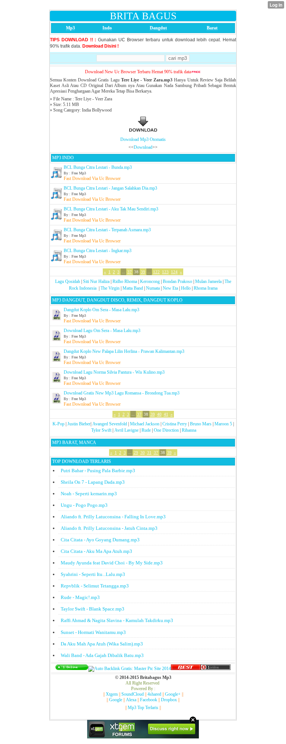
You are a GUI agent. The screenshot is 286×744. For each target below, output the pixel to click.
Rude (146, 430)
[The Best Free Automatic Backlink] (186, 668)
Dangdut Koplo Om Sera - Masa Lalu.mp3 (101, 309)
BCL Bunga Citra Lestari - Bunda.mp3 (98, 167)
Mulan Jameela (208, 281)
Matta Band (133, 288)
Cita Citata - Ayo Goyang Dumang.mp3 (100, 539)
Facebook (148, 699)
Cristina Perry (174, 423)
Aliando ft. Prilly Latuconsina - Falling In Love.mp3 (113, 516)
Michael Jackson (144, 423)
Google (115, 699)
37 (129, 272)
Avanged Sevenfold (109, 423)
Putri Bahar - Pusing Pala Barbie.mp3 (98, 470)
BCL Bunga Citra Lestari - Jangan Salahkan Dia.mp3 (110, 188)
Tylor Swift (101, 430)
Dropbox (169, 699)
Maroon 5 (223, 423)
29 (136, 452)
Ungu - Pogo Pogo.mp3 (84, 505)
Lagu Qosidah (67, 281)
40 (159, 414)
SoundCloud (132, 694)
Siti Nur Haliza (96, 281)
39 (143, 272)
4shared (154, 694)
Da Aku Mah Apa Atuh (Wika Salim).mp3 (102, 644)
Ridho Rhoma (124, 281)
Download (143, 147)
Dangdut (158, 27)
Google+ (173, 694)
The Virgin (110, 288)
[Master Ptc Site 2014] (129, 668)
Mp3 (70, 27)
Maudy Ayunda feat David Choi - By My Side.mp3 (112, 563)
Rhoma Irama (205, 288)
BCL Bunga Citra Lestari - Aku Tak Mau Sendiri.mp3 (111, 209)
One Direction (166, 430)
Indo (107, 27)
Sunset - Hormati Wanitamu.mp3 (93, 632)
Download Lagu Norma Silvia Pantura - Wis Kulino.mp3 (114, 372)
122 (156, 272)
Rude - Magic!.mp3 (80, 597)
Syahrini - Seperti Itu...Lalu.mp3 (93, 574)
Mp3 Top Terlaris (143, 707)
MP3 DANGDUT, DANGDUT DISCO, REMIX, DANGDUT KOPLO (117, 300)
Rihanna (189, 430)
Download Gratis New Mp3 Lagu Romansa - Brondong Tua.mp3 (121, 393)
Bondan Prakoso (177, 281)
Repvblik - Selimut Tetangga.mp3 (95, 586)
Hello (186, 288)
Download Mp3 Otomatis (143, 139)
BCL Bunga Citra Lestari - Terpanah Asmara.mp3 (107, 229)
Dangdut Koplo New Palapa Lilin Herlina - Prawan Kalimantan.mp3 (124, 351)
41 (166, 414)
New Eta (170, 288)
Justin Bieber (78, 423)
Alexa (131, 699)
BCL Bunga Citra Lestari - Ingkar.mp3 (97, 250)
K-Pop (58, 423)
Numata (153, 288)
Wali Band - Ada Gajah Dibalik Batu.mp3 (102, 655)
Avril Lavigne (126, 430)
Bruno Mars (201, 423)
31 (149, 452)
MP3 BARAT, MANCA (74, 442)
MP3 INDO (63, 157)
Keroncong (150, 281)
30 (142, 452)
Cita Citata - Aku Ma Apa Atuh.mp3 (96, 551)
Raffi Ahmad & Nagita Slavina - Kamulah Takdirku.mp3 (117, 620)
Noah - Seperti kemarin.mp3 (89, 493)
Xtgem (112, 694)
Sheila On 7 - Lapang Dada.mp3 (93, 482)
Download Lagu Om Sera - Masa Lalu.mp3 (102, 330)
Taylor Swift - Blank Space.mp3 (92, 609)
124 (174, 272)
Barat (212, 27)
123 (165, 272)
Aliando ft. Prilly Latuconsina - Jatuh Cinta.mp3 (109, 528)
